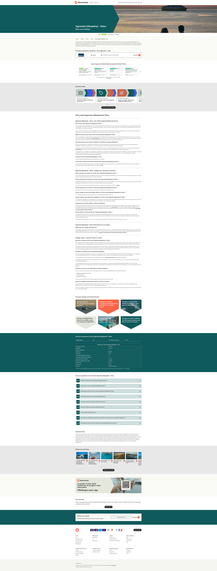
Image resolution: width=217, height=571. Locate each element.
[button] (109, 380)
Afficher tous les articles (108, 470)
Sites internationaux (78, 551)
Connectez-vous (112, 537)
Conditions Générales (113, 553)
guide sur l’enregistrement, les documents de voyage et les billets (112, 232)
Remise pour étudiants (79, 553)
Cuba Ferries (128, 551)
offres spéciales (95, 138)
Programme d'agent (95, 551)
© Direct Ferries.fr (78, 563)
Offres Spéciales (78, 542)
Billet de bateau (78, 543)
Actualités (77, 550)
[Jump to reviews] (108, 34)
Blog (127, 537)
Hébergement (94, 537)
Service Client (128, 540)
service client (114, 207)
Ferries (127, 553)
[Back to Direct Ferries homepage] (81, 2)
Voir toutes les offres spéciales (108, 107)
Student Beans (78, 149)
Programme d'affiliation (96, 550)
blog (102, 165)
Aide (127, 542)
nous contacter (113, 565)
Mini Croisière (94, 540)
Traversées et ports (78, 540)
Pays (76, 537)
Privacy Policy (111, 551)
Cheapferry (128, 550)
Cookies (110, 550)
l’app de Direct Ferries (110, 257)
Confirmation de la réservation (114, 540)
